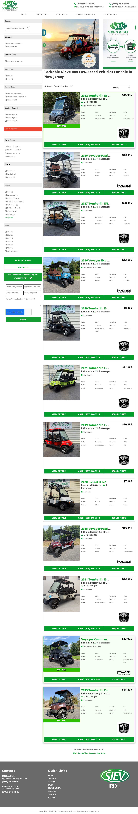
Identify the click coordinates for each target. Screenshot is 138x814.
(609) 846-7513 (10, 791)
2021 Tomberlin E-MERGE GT (101, 368)
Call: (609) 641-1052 (89, 144)
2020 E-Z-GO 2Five (93, 482)
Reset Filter (23, 267)
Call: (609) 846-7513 (89, 192)
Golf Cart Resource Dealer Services (62, 811)
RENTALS (60, 14)
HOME (24, 14)
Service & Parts (84, 14)
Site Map (51, 797)
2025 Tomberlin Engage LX (100, 690)
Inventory (52, 779)
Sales (50, 785)
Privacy (90, 811)
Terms (96, 811)
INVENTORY (42, 14)
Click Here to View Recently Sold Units (89, 753)
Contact (52, 794)
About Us (52, 791)
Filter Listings (24, 260)
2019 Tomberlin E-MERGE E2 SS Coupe (107, 308)
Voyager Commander (96, 639)
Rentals (51, 782)
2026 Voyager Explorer (97, 260)
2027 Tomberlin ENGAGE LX (100, 203)
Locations (109, 14)
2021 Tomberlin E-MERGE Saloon (104, 579)
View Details (59, 144)
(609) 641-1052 (10, 781)
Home (50, 775)
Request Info (119, 144)
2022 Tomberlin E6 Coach (99, 95)
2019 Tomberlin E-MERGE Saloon (104, 425)
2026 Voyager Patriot (96, 155)
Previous (43, 44)
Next (133, 44)
